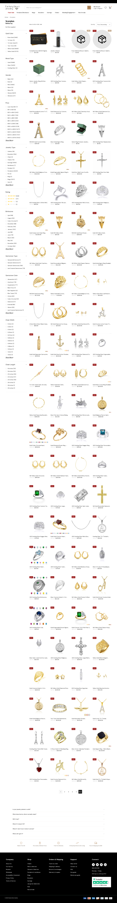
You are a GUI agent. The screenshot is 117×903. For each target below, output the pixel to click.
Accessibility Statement (13, 875)
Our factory (9, 866)
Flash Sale (11, 12)
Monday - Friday (97, 871)
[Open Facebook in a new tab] (93, 864)
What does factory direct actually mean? (58, 814)
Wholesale (9, 872)
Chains (29, 863)
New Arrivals (81, 12)
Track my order (53, 863)
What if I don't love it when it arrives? (58, 829)
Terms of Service (11, 881)
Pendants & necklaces (33, 872)
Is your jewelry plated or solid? (58, 809)
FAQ (71, 869)
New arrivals (30, 889)
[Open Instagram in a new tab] (105, 864)
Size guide (73, 872)
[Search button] (89, 7)
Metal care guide (75, 875)
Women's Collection (33, 869)
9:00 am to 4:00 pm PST (99, 874)
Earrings (29, 881)
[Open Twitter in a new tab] (97, 864)
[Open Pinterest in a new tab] (101, 864)
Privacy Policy (10, 878)
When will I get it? (58, 834)
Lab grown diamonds (33, 884)
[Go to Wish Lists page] (106, 7)
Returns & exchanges (55, 869)
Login (95, 8)
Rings (28, 875)
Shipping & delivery (54, 866)
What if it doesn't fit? (58, 824)
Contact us (73, 866)
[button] (16, 33)
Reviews (8, 869)
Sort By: (93, 24)
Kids (28, 887)
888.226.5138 (95, 868)
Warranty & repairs (54, 872)
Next (80, 792)
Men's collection (32, 866)
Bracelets (30, 878)
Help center (73, 863)
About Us (8, 863)
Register (100, 8)
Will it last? (58, 819)
